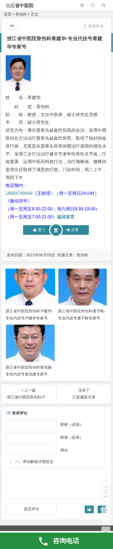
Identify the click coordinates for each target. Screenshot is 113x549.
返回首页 (66, 217)
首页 (8, 14)
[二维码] (105, 531)
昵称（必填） (71, 424)
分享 (75, 230)
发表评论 (95, 26)
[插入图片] (89, 509)
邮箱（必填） (71, 437)
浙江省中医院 (19, 5)
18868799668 (19, 193)
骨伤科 (21, 14)
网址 (64, 450)
